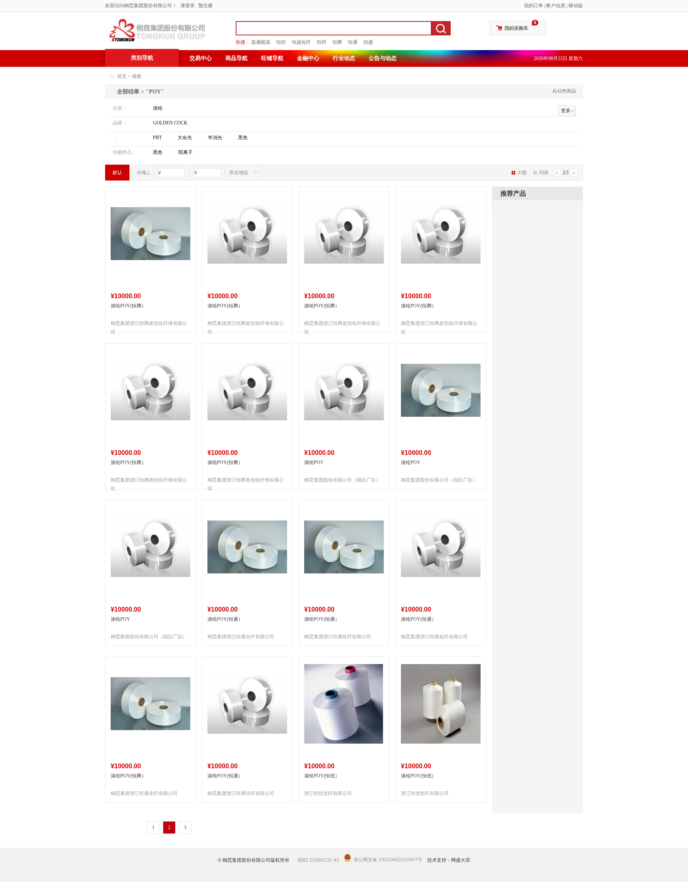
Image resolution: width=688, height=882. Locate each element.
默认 (117, 172)
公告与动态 (383, 58)
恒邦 (321, 42)
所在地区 (238, 172)
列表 (544, 172)
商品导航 (236, 58)
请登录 (187, 5)
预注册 (205, 5)
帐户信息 (555, 5)
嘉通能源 (260, 42)
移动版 (576, 5)
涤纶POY (314, 462)
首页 (122, 76)
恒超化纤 (301, 42)
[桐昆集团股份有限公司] (157, 30)
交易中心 (201, 58)
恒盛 (368, 42)
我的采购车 (516, 28)
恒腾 (337, 42)
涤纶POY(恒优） (322, 776)
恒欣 (281, 42)
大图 (522, 172)
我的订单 (533, 5)
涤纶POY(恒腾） (128, 306)
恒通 (353, 42)
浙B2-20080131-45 (318, 860)
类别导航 (142, 58)
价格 (142, 172)
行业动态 (344, 58)
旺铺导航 (272, 58)
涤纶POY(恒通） (225, 619)
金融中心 (308, 58)
